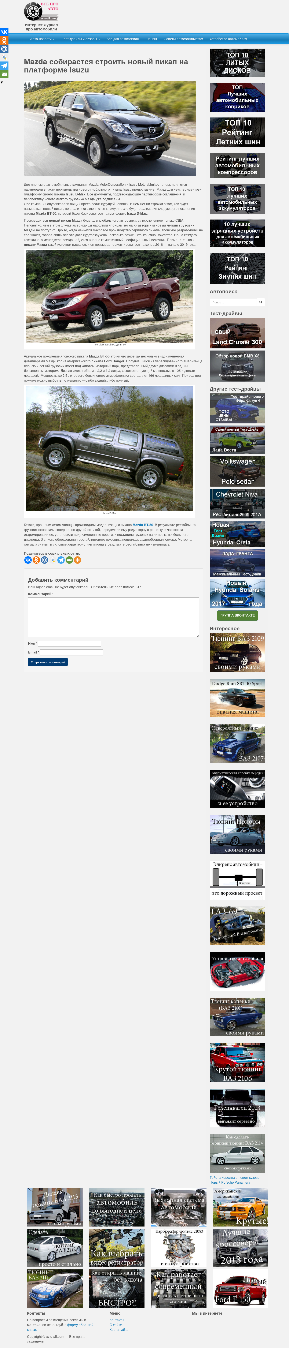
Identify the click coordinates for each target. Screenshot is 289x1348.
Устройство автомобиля (228, 38)
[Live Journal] (52, 560)
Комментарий (41, 594)
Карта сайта (119, 1329)
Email (33, 652)
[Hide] (1, 82)
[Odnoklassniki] (36, 560)
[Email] (69, 560)
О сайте (116, 1324)
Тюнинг (151, 38)
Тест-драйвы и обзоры (79, 38)
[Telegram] (61, 560)
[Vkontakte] (28, 560)
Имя (32, 643)
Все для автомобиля (122, 38)
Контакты (117, 1319)
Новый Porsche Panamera (230, 1182)
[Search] (261, 302)
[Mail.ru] (44, 560)
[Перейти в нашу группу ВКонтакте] (237, 615)
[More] (77, 560)
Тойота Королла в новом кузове (235, 1177)
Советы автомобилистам (183, 38)
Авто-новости (41, 38)
